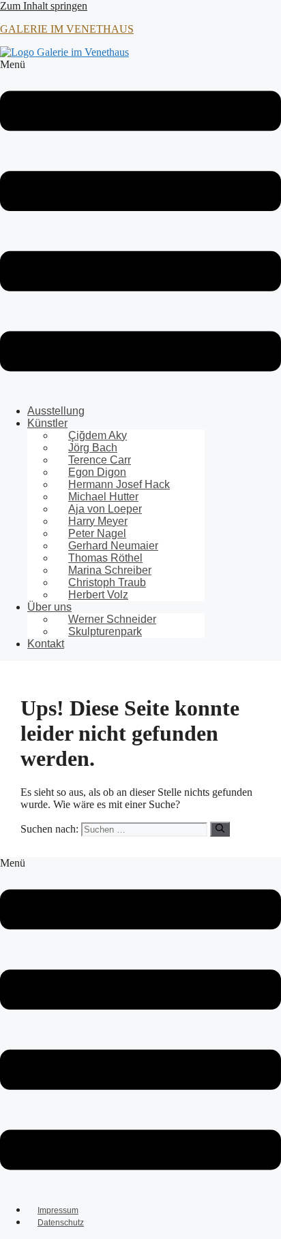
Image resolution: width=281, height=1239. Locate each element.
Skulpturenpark (105, 631)
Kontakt (45, 643)
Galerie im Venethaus (67, 29)
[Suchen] (220, 829)
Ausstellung (56, 411)
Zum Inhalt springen (43, 6)
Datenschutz (61, 1222)
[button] (140, 226)
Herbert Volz (98, 594)
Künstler (47, 423)
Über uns (49, 607)
